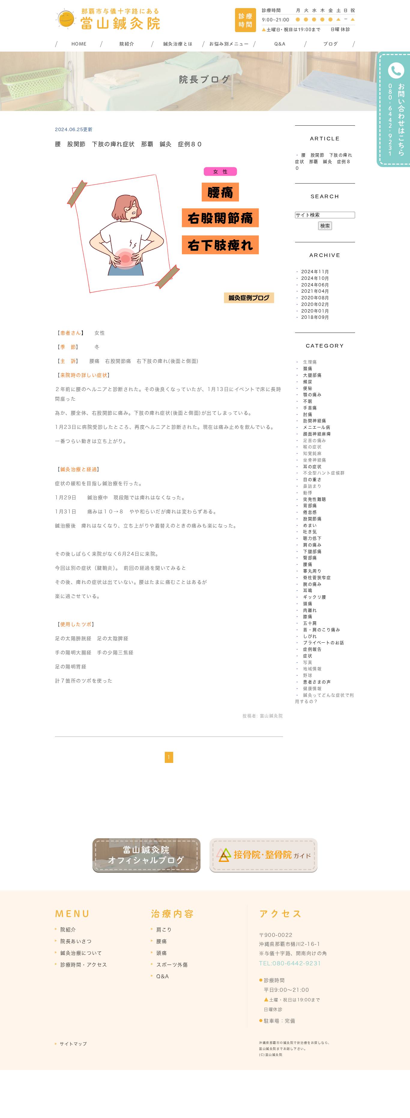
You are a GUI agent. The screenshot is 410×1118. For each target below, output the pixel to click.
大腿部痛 (312, 375)
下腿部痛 (312, 551)
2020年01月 (315, 311)
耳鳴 (307, 590)
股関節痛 (312, 519)
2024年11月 (315, 272)
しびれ (310, 636)
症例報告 (312, 649)
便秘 (307, 388)
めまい (310, 525)
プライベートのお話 (324, 643)
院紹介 (126, 44)
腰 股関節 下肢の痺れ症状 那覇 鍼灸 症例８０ (129, 144)
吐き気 (310, 532)
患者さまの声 (317, 682)
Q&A (280, 44)
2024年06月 (315, 285)
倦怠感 (310, 512)
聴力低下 (312, 538)
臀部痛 (310, 558)
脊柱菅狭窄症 (317, 577)
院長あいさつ (76, 941)
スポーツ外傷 (172, 964)
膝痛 (307, 616)
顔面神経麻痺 (317, 434)
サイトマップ (73, 1044)
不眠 (307, 401)
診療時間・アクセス (83, 964)
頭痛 (307, 604)
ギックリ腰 (315, 597)
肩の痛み (312, 545)
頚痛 (307, 368)
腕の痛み (312, 584)
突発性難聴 (315, 499)
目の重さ (312, 479)
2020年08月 (315, 298)
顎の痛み (312, 395)
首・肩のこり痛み (321, 630)
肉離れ (310, 610)
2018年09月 (315, 317)
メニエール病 (316, 427)
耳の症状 (312, 467)
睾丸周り (312, 571)
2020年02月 (315, 304)
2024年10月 (315, 278)
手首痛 (310, 408)
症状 (307, 656)
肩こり (164, 929)
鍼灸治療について (81, 953)
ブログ (330, 44)
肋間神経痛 (315, 421)
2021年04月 (315, 291)
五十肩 (310, 623)
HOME (79, 44)
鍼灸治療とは (178, 44)
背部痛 (310, 506)
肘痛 (307, 414)
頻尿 (307, 382)
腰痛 (307, 564)
